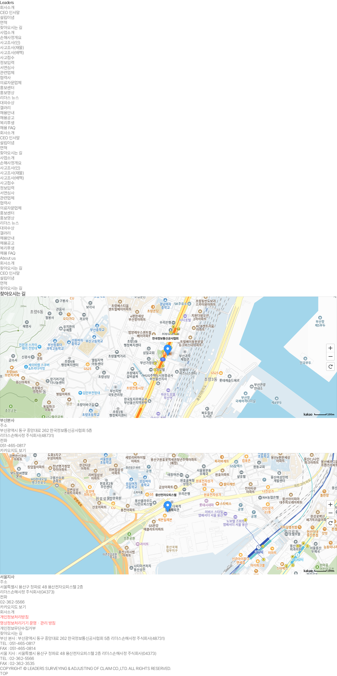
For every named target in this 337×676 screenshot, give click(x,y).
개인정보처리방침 (14, 617)
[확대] (330, 348)
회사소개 (7, 7)
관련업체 (7, 72)
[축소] (330, 356)
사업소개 (7, 32)
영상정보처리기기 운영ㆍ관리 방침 (28, 623)
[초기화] (330, 366)
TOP (4, 673)
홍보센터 (7, 87)
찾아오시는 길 (11, 633)
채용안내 (7, 112)
